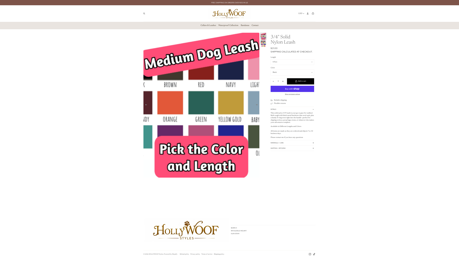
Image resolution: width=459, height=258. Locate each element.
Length (273, 57)
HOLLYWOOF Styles (156, 254)
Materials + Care (277, 143)
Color (273, 68)
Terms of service (206, 254)
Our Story (235, 234)
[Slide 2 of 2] (263, 44)
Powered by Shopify (170, 254)
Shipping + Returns (278, 148)
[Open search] (144, 13)
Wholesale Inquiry (239, 231)
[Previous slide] (145, 105)
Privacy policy (195, 254)
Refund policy (184, 254)
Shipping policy (219, 254)
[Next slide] (257, 105)
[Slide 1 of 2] (263, 36)
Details (273, 109)
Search (234, 228)
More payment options (292, 94)
